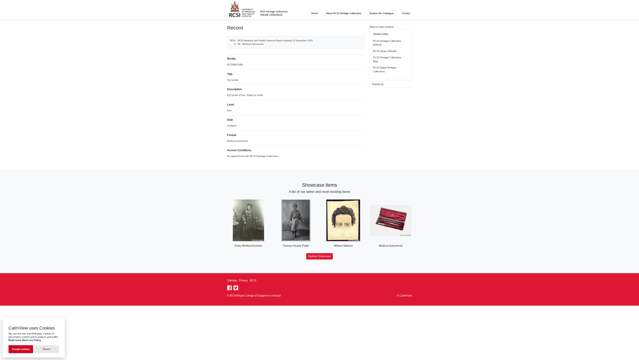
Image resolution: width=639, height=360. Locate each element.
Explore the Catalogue (382, 13)
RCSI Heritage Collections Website (387, 43)
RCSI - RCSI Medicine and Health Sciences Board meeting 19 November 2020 (271, 40)
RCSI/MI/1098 (235, 64)
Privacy (243, 280)
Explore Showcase (319, 256)
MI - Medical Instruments (251, 44)
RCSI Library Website (385, 51)
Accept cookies (21, 349)
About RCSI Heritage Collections (343, 13)
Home (314, 13)
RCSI (253, 280)
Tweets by (378, 84)
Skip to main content (381, 27)
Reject (46, 349)
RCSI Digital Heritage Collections (384, 69)
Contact (406, 13)
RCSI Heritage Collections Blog (387, 59)
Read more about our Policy (24, 340)
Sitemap (232, 280)
